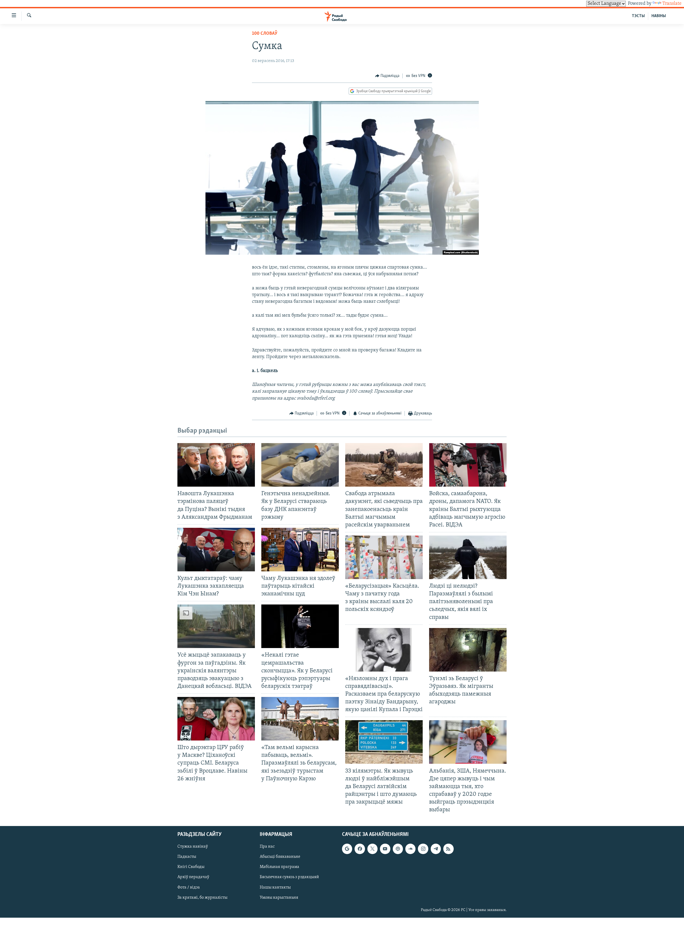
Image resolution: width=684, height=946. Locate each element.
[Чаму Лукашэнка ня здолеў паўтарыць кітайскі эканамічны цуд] (300, 549)
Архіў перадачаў (193, 877)
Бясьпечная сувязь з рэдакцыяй (289, 877)
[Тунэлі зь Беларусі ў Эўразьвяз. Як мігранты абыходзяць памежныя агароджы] (468, 650)
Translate (672, 3)
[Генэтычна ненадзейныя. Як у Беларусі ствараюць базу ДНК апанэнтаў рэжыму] (300, 465)
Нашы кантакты (275, 887)
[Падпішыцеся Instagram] (423, 849)
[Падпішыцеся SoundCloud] (410, 849)
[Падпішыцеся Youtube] (385, 849)
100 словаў (264, 33)
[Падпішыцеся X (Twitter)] (372, 849)
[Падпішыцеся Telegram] (436, 849)
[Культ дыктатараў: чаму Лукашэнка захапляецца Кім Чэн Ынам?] (216, 549)
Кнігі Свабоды (190, 867)
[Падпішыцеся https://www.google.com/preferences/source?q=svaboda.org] (347, 849)
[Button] (387, 75)
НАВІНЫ (658, 16)
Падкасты (186, 857)
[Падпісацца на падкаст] (398, 849)
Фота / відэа (188, 887)
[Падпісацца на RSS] (448, 849)
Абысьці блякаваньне (280, 857)
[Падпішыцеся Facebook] (360, 849)
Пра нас (267, 847)
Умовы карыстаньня (279, 897)
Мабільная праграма (279, 867)
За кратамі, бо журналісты (202, 897)
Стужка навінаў (192, 847)
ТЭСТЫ (638, 16)
